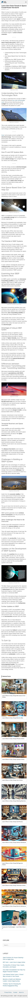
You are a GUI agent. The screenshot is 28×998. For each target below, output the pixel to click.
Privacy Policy (8, 992)
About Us (21, 992)
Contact (15, 992)
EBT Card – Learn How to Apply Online (14, 962)
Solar (2, 135)
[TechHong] (3, 2)
